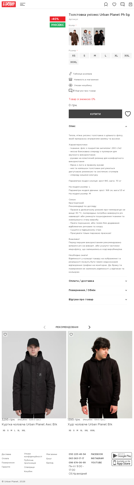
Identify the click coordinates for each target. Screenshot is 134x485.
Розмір (72, 51)
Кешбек (28, 471)
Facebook (97, 454)
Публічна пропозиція (30, 461)
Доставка (6, 454)
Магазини (51, 454)
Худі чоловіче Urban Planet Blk (90, 424)
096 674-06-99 (77, 463)
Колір (72, 25)
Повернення (8, 463)
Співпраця (29, 467)
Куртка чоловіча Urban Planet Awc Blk (29, 424)
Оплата (5, 458)
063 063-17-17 (76, 458)
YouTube (96, 463)
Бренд (49, 463)
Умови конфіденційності (33, 455)
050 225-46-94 (77, 454)
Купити (95, 114)
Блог (49, 459)
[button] (89, 327)
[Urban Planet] (9, 4)
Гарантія (6, 467)
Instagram (97, 458)
